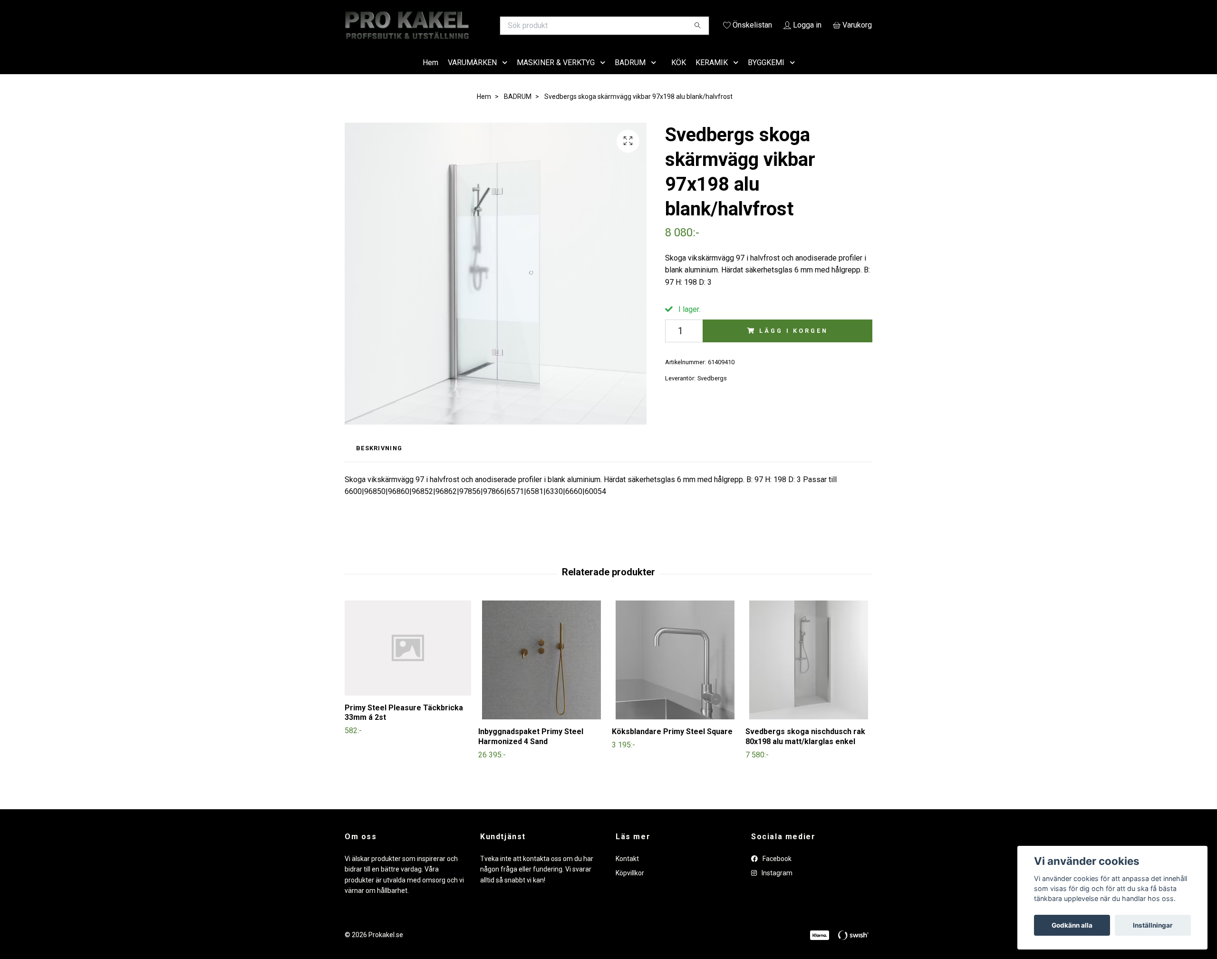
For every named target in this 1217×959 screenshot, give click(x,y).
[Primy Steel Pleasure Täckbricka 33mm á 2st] (408, 661)
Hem (430, 75)
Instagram (776, 887)
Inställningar (1153, 925)
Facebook (776, 872)
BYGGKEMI (766, 75)
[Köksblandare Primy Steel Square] (675, 673)
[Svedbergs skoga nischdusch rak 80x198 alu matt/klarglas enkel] (808, 673)
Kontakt (627, 872)
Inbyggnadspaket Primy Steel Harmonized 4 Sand (530, 749)
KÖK (678, 75)
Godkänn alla (1072, 925)
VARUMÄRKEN (472, 75)
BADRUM (630, 75)
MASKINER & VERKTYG (556, 75)
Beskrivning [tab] (379, 461)
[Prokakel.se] (476, 26)
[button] (507, 76)
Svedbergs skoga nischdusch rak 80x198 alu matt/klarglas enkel (805, 749)
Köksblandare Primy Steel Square (672, 744)
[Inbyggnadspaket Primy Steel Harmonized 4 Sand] (541, 673)
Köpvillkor (630, 887)
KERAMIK (711, 75)
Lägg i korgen (793, 344)
